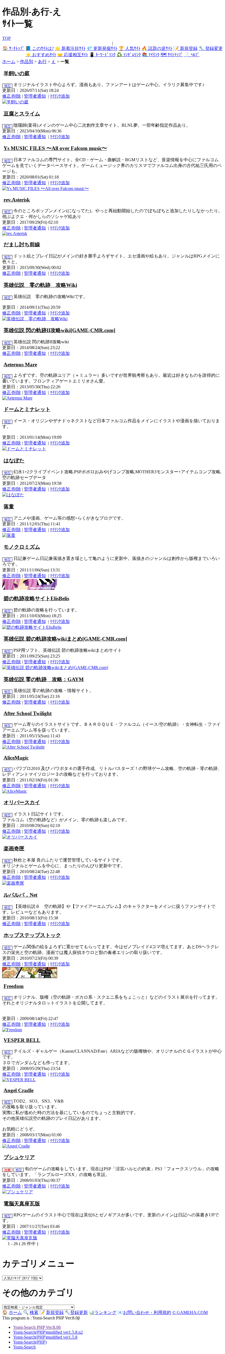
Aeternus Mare (20, 364)
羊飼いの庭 (17, 73)
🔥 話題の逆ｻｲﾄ (157, 48)
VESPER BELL (22, 1040)
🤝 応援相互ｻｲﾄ (72, 54)
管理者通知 (35, 96)
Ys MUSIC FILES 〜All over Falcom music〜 (55, 148)
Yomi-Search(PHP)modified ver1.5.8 (45, 1337)
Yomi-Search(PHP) (30, 1342)
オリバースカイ (22, 802)
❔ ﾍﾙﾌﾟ (191, 54)
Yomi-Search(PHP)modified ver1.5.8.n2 (48, 1332)
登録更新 (79, 1312)
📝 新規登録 (185, 48)
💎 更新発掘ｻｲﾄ (102, 48)
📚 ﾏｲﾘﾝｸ (150, 54)
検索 (34, 1312)
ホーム (8, 61)
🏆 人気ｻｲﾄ (129, 48)
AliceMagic (16, 758)
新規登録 (55, 1312)
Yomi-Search (24, 1347)
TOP (6, 38)
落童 (9, 506)
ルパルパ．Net (20, 895)
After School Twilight (28, 713)
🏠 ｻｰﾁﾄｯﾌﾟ (13, 48)
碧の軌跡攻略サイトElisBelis (36, 598)
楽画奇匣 (14, 848)
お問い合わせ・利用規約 (147, 1312)
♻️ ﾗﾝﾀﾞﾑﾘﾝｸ (129, 54)
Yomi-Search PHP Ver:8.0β (37, 1327)
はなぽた (14, 460)
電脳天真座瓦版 (22, 1203)
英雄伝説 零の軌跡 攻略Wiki (40, 285)
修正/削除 (11, 96)
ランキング (105, 1312)
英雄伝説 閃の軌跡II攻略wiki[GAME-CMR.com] (59, 330)
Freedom (14, 986)
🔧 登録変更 (211, 48)
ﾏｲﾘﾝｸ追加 (60, 96)
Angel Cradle (18, 1090)
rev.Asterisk (17, 200)
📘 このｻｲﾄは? (40, 48)
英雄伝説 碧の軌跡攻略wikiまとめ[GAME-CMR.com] (65, 639)
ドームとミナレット (27, 409)
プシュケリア (19, 1157)
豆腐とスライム (22, 114)
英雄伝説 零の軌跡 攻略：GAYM (44, 679)
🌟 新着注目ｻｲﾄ (70, 48)
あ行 (42, 61)
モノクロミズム (22, 547)
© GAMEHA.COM (190, 1312)
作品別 (26, 61)
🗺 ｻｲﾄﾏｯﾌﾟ (172, 54)
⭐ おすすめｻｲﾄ (41, 54)
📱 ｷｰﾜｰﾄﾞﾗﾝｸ (102, 54)
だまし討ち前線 (22, 244)
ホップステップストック (32, 935)
